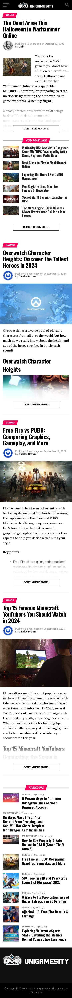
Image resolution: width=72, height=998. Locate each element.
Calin (21, 46)
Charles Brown (27, 276)
